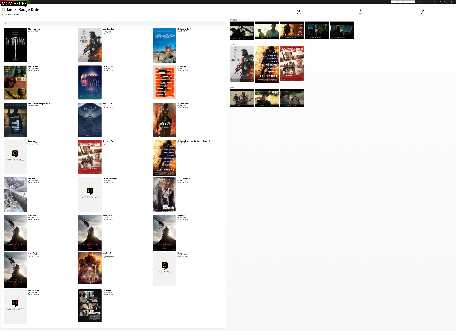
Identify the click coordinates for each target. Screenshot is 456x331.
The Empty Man (34, 29)
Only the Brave (183, 104)
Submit (428, 2)
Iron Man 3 (107, 253)
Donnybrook (181, 66)
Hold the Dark (108, 104)
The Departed (108, 290)
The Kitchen (33, 66)
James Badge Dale (23, 9)
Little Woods (108, 66)
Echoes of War (108, 141)
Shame (180, 253)
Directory (420, 2)
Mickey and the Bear (185, 29)
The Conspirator (34, 290)
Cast (5, 23)
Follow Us (437, 2)
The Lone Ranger (184, 178)
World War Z (32, 216)
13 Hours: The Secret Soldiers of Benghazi (193, 141)
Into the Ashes (108, 29)
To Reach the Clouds (110, 178)
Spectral (31, 141)
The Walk (31, 178)
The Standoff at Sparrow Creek (40, 104)
